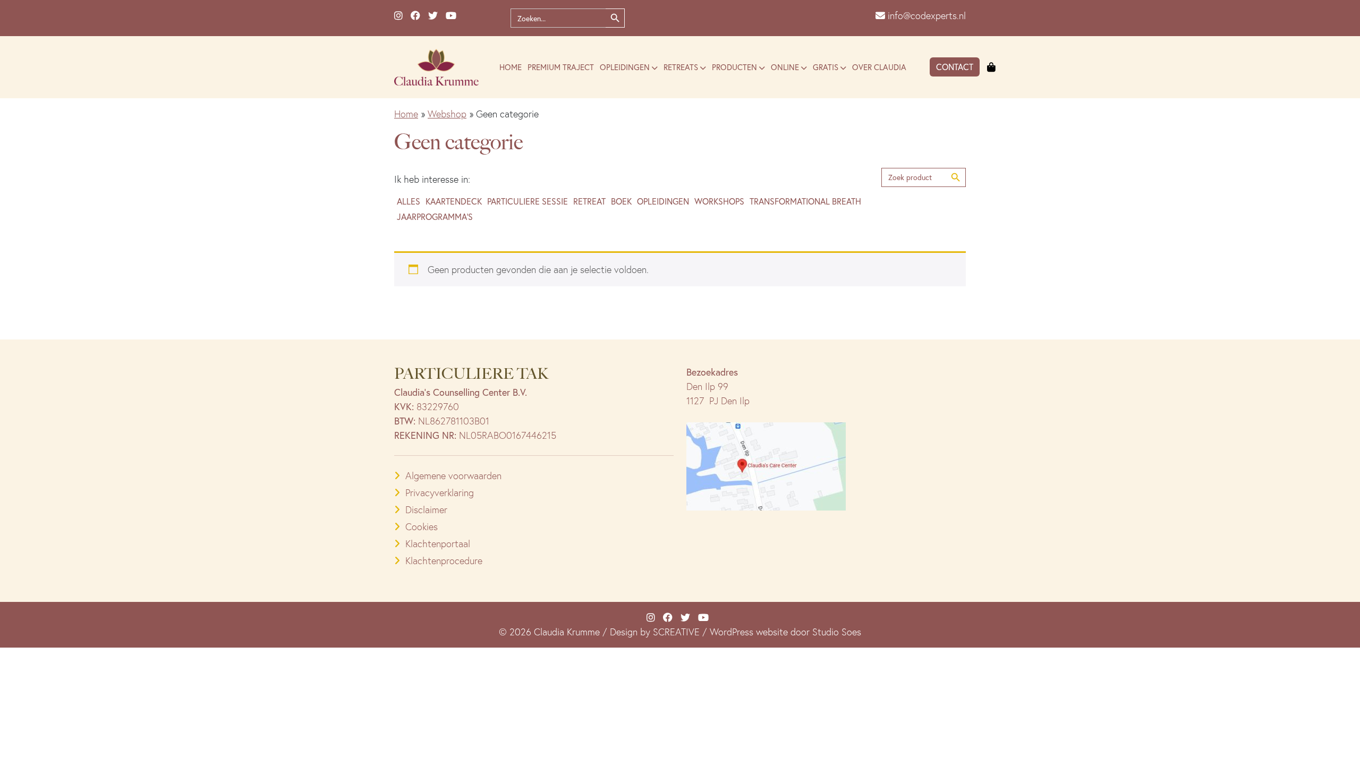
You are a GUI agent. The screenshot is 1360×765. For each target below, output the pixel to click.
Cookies (421, 527)
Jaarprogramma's (435, 216)
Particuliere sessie (527, 201)
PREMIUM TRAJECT (561, 67)
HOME (510, 67)
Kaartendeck (454, 201)
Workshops (719, 201)
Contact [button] (954, 66)
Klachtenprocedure (443, 561)
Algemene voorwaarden (453, 476)
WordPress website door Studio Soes (785, 632)
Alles (408, 201)
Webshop (447, 114)
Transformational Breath (805, 201)
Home (406, 114)
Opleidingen (663, 201)
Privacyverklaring (439, 493)
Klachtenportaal (437, 544)
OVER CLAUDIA (879, 67)
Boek (621, 201)
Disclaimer (426, 510)
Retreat (589, 201)
